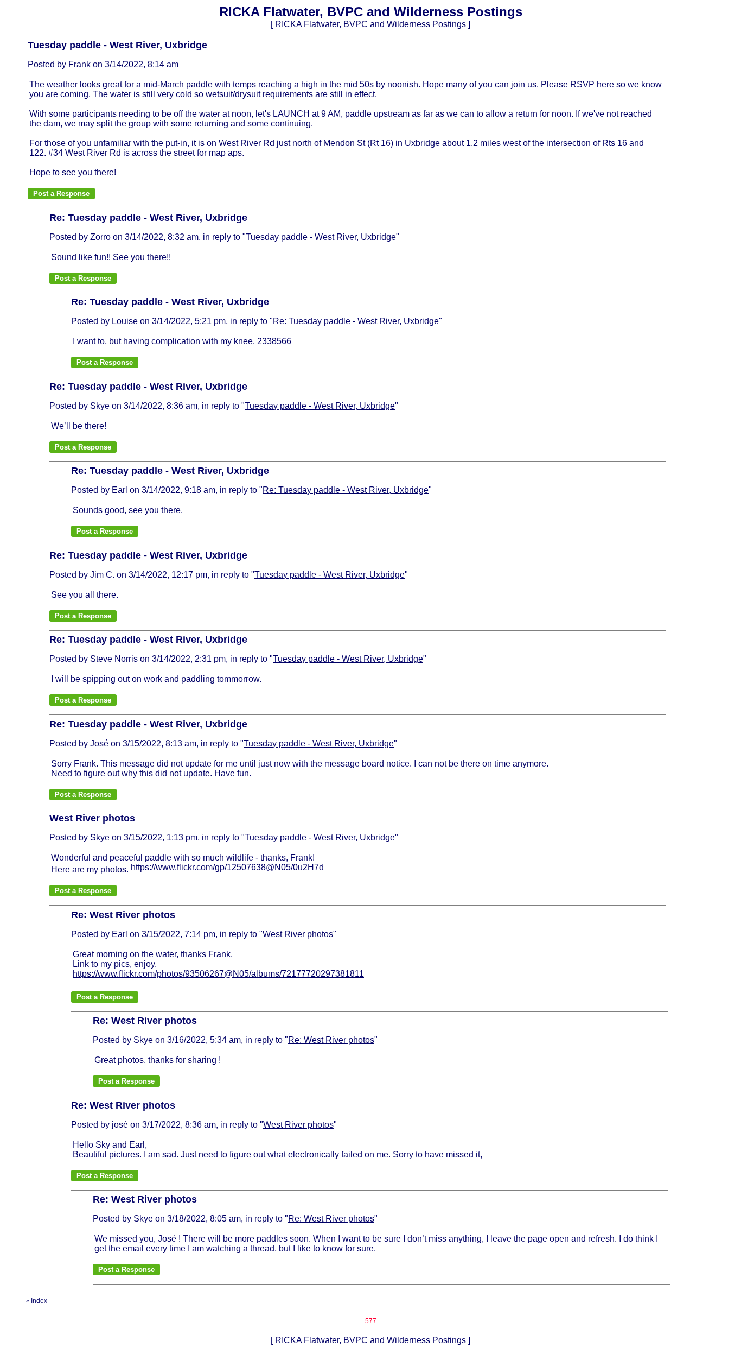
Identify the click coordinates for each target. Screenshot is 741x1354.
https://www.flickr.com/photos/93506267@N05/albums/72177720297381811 (218, 973)
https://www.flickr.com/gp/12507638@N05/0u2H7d (227, 867)
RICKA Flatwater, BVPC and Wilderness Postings (370, 24)
